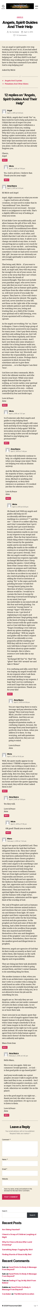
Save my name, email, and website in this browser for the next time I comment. (18, 1190)
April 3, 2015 (28, 32)
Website (5, 1179)
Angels (20, 17)
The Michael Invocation (24, 1294)
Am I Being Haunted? (11, 1229)
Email (4, 1169)
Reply (5, 160)
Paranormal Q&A (15, 1306)
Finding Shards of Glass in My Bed (16, 1254)
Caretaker (15, 32)
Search (4, 1211)
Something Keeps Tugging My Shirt (17, 1249)
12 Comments (21, 35)
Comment (6, 1140)
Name (5, 1159)
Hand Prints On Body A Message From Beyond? (16, 1288)
